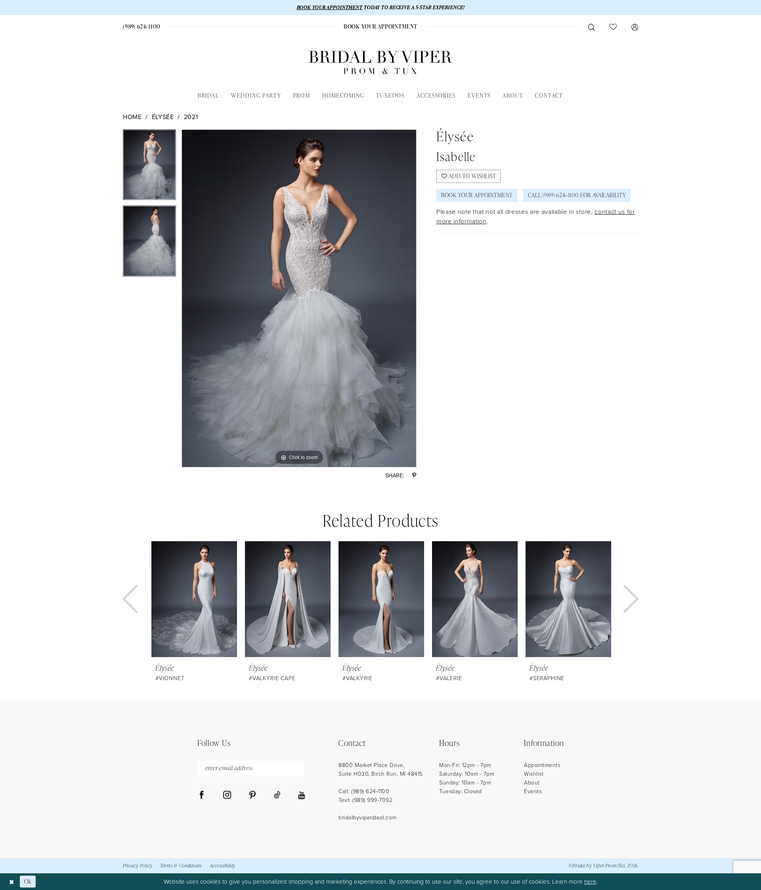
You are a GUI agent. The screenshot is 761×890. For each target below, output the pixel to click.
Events (532, 791)
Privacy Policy (137, 865)
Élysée (163, 116)
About (532, 782)
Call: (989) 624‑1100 (363, 791)
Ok (28, 881)
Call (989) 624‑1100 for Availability (577, 195)
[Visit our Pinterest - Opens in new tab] (252, 795)
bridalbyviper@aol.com (367, 817)
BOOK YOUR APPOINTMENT (330, 7)
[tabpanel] (149, 167)
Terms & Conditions (181, 865)
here (590, 881)
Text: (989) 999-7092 (365, 799)
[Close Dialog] (12, 881)
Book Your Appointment (477, 195)
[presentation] (194, 599)
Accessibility (222, 865)
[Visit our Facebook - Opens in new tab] (201, 795)
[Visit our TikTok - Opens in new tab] (277, 795)
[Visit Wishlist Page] (613, 27)
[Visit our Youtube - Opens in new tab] (301, 795)
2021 (191, 116)
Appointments (542, 765)
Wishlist (533, 773)
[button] (634, 27)
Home (132, 116)
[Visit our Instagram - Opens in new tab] (227, 795)
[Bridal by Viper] (380, 62)
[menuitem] (142, 26)
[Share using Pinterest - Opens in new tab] (414, 475)
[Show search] (591, 27)
